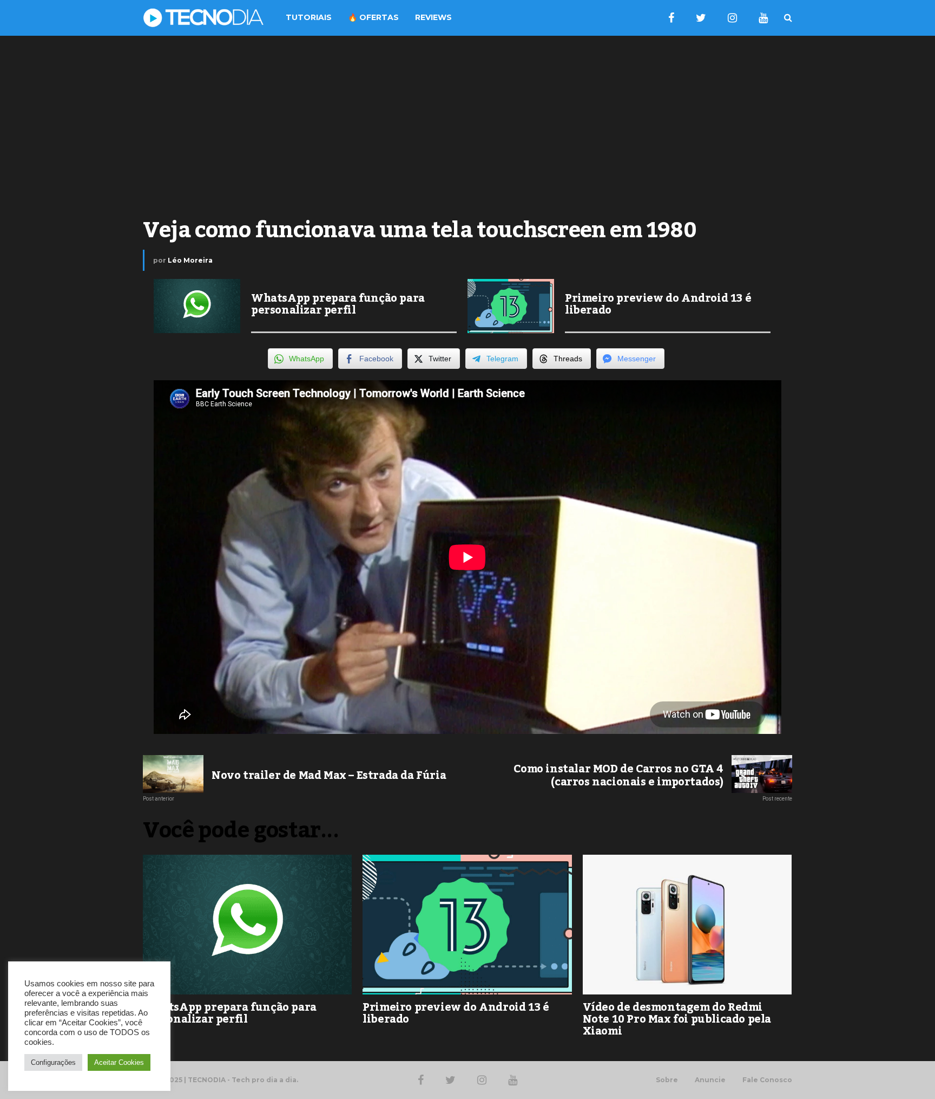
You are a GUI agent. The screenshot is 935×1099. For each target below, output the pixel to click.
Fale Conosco (767, 1080)
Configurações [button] (53, 1062)
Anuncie (710, 1080)
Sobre (667, 1080)
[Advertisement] (467, 122)
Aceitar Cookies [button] (119, 1062)
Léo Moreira (190, 260)
